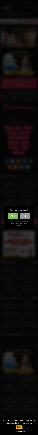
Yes (13, 216)
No (25, 216)
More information (19, 431)
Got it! (19, 427)
